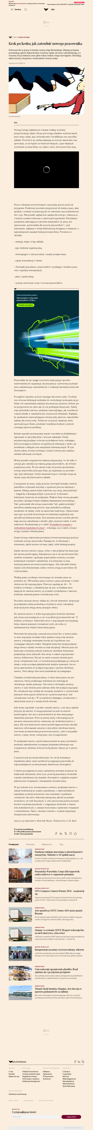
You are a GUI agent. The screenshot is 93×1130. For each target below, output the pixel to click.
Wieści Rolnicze (68, 1084)
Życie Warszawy (69, 1086)
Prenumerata (48, 1076)
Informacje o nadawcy (30, 1079)
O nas (11, 1072)
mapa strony (13, 1100)
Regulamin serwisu (29, 1076)
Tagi (61, 844)
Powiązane (14, 844)
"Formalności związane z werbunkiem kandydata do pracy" (43, 526)
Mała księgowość (69, 1079)
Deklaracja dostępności (31, 1081)
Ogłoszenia (47, 1074)
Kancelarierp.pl (68, 1081)
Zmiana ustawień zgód (31, 1074)
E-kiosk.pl (66, 1072)
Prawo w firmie (24, 37)
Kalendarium (28, 1100)
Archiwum (47, 1079)
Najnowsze (47, 844)
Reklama (46, 1072)
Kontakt (12, 1074)
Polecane (30, 844)
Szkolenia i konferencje (18, 1094)
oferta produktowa (46, 1100)
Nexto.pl (66, 1076)
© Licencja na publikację (23, 829)
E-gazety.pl (67, 1074)
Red (15, 123)
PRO (53, 9)
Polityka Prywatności (30, 1072)
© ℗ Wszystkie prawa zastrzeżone (27, 832)
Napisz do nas (14, 1076)
